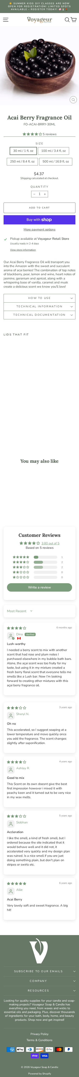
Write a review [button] (39, 587)
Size (39, 143)
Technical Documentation (39, 315)
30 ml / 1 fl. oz (23, 151)
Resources (38, 991)
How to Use (39, 298)
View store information (23, 250)
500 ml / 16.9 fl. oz (56, 161)
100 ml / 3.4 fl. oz (53, 151)
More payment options (39, 230)
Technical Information (39, 306)
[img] (16, 628)
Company (38, 981)
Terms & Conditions (39, 1040)
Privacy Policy (39, 1034)
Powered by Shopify (39, 1073)
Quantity (40, 187)
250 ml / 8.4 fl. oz (22, 161)
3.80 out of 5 (50, 543)
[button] (33, 134)
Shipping (25, 178)
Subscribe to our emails (38, 971)
